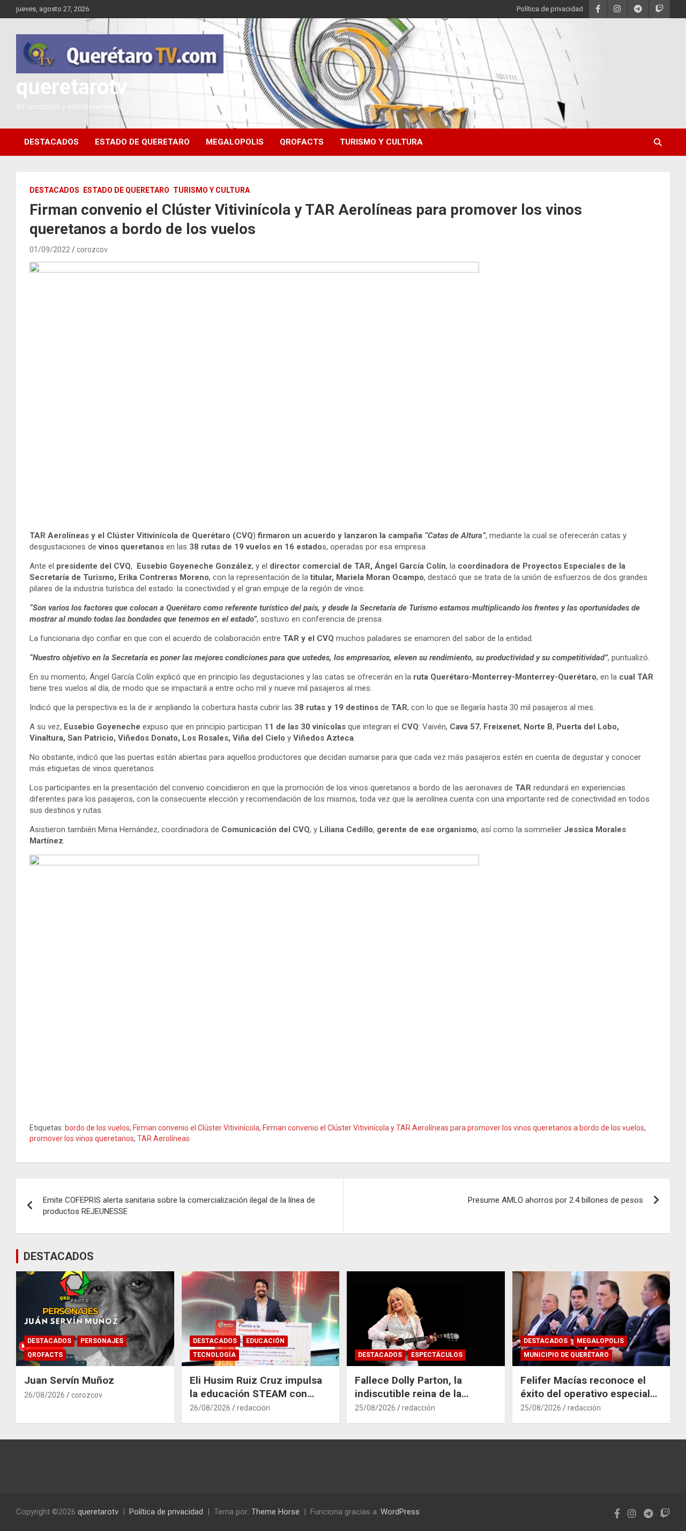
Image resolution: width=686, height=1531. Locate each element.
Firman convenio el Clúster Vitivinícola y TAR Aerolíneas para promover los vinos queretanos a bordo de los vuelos (453, 1127)
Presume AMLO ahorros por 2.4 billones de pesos (555, 1200)
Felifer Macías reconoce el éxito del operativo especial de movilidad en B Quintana (585, 1393)
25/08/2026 (375, 1408)
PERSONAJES (101, 1341)
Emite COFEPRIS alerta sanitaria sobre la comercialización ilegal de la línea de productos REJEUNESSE (179, 1205)
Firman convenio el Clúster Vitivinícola (196, 1127)
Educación (265, 1341)
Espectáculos (437, 1355)
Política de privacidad (550, 9)
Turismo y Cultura (381, 142)
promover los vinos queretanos (81, 1138)
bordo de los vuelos (97, 1127)
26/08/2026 (44, 1395)
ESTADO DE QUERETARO (142, 142)
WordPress (400, 1512)
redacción (253, 1408)
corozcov (92, 249)
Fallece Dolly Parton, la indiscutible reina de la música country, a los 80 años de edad (425, 1400)
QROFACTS (302, 142)
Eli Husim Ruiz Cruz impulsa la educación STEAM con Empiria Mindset (256, 1393)
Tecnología (214, 1355)
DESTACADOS (51, 142)
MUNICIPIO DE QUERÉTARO (566, 1355)
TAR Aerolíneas (163, 1138)
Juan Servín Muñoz (69, 1380)
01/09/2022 (49, 249)
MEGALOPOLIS (235, 142)
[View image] (254, 388)
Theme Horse (275, 1512)
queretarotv (71, 87)
